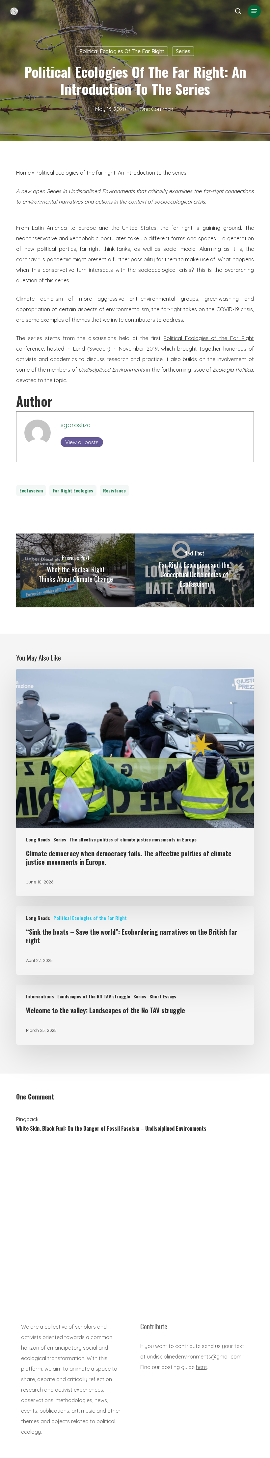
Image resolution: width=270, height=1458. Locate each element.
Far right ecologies (73, 490)
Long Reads (38, 839)
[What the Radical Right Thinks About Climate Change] (75, 570)
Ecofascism (31, 490)
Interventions (40, 996)
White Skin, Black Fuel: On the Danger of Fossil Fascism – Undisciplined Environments (111, 1128)
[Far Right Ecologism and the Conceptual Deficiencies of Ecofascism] (194, 570)
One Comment (157, 109)
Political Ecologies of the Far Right (121, 51)
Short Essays (162, 996)
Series (183, 51)
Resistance (114, 490)
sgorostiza (76, 425)
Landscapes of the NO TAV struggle (93, 996)
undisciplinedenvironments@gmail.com (194, 1356)
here (201, 1367)
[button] (254, 11)
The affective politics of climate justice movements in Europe (133, 839)
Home (23, 172)
